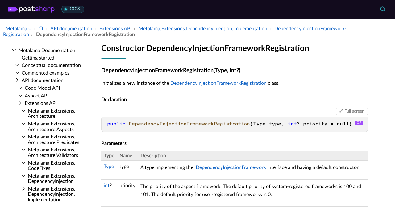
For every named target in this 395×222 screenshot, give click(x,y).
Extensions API (41, 103)
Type (109, 166)
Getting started (38, 58)
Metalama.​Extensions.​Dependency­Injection (51, 179)
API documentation (43, 80)
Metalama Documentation (47, 50)
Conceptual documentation (51, 65)
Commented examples (45, 73)
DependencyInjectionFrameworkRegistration (218, 83)
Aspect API (36, 95)
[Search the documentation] (382, 9)
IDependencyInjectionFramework (230, 167)
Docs (74, 9)
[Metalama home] (31, 9)
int (107, 185)
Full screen (354, 111)
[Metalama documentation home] (40, 28)
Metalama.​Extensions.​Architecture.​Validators (53, 152)
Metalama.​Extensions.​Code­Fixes (51, 166)
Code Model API (42, 88)
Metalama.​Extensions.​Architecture (51, 114)
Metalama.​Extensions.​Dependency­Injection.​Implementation (51, 194)
